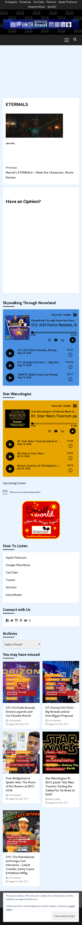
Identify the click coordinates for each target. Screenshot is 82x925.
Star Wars (11, 698)
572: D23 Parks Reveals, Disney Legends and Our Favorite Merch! (21, 711)
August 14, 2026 (55, 802)
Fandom (50, 752)
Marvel (10, 688)
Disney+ (11, 683)
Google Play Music (18, 565)
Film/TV (22, 683)
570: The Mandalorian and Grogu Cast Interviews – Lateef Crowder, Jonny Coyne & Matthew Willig (20, 865)
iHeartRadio (14, 594)
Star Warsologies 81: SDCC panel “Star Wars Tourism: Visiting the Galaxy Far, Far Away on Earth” (60, 786)
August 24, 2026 (16, 724)
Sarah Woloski (15, 720)
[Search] (74, 39)
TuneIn (10, 580)
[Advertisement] (41, 69)
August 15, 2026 (16, 798)
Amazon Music (36, 6)
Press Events (23, 760)
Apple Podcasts (67, 1)
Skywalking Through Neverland (16, 693)
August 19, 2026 (55, 724)
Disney (25, 679)
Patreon (51, 1)
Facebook (25, 1)
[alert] (41, 492)
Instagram (11, 1)
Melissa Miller (54, 799)
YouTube (38, 1)
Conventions (13, 679)
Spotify (51, 6)
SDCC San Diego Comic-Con (20, 764)
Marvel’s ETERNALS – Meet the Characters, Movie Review (39, 172)
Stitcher (11, 587)
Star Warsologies (55, 769)
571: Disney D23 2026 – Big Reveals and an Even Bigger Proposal (60, 711)
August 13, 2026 (16, 881)
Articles (10, 752)
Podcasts (21, 688)
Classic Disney (14, 675)
